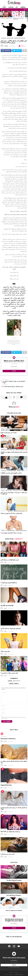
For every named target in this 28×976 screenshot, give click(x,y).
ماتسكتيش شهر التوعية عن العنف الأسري (11, 628)
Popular (11, 7)
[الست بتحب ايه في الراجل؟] (14, 844)
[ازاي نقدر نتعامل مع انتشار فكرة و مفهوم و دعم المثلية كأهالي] (14, 442)
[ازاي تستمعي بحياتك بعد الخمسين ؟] (14, 663)
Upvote (6, 397)
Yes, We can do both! (7, 605)
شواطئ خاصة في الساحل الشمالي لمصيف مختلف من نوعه (14, 761)
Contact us (11, 974)
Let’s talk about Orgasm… (14, 895)
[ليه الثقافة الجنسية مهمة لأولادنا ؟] (14, 572)
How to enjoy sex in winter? (14, 910)
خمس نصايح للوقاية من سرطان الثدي (6, 18)
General (3, 428)
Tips (14, 449)
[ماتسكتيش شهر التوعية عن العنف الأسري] (14, 617)
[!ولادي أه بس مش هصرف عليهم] (14, 423)
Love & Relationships (11, 470)
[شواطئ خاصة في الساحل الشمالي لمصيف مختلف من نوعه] (14, 752)
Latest (4, 7)
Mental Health (9, 490)
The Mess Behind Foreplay (14, 880)
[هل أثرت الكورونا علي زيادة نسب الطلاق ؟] (14, 463)
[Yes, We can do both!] (14, 595)
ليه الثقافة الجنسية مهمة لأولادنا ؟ (9, 582)
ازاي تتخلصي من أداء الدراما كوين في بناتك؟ (11, 513)
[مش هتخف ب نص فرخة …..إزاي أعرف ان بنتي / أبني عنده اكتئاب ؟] (14, 483)
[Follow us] (24, 9)
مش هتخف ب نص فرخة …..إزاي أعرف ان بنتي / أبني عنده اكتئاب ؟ (14, 493)
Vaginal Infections (6, 785)
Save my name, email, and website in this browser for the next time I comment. (13, 718)
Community (3, 470)
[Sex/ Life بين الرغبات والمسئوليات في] (14, 822)
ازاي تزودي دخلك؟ (5, 651)
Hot (17, 7)
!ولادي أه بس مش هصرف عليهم (8, 432)
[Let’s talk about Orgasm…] (14, 888)
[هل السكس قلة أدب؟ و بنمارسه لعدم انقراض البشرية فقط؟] (14, 798)
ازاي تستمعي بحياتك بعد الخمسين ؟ (9, 673)
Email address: (14, 366)
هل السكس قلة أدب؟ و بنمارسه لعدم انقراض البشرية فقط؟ (14, 808)
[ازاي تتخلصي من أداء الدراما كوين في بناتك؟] (14, 504)
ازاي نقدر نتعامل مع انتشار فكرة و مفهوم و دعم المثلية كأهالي (14, 452)
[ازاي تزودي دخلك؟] (14, 640)
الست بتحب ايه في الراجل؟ (7, 854)
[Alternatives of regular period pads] (19, 14)
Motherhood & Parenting (17, 428)
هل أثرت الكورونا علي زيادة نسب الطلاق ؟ (11, 473)
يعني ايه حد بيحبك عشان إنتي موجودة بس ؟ (11, 533)
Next (27, 16)
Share (2, 25)
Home (6, 974)
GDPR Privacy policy (19, 974)
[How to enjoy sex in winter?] (14, 903)
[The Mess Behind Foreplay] (14, 872)
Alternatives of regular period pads (18, 19)
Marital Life (8, 428)
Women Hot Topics (5, 430)
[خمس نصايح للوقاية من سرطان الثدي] (6, 14)
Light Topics (10, 511)
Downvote (21, 397)
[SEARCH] (26, 9)
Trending (22, 7)
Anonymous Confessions (8, 738)
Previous (0, 16)
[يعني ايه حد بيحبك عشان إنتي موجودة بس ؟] (14, 523)
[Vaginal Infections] (14, 775)
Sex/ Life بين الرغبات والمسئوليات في (10, 831)
